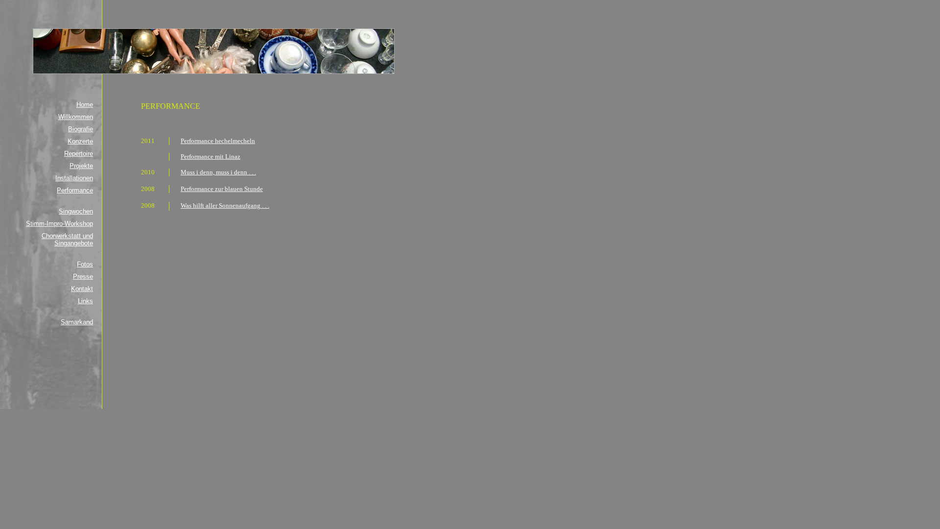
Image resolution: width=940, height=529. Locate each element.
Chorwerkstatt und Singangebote (67, 239)
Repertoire (78, 153)
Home (84, 104)
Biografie (80, 129)
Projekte (81, 165)
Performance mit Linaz (210, 156)
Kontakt (82, 288)
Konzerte (80, 141)
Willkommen (75, 116)
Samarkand (77, 322)
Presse (83, 276)
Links (85, 301)
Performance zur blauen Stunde (222, 188)
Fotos (85, 264)
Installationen (74, 178)
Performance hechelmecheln (218, 140)
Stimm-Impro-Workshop (59, 223)
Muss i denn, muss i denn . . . (218, 172)
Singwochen (76, 211)
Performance (75, 190)
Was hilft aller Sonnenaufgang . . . (225, 205)
